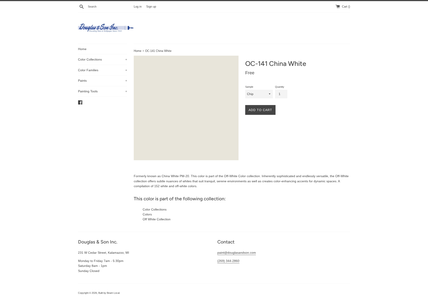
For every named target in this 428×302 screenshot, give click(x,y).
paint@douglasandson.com (236, 252)
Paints (102, 80)
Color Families (102, 70)
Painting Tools (102, 91)
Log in (138, 6)
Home (82, 49)
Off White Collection (157, 219)
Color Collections (102, 59)
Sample (249, 86)
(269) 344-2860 (228, 261)
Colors (147, 214)
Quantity (279, 86)
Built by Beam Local (108, 293)
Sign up (151, 6)
